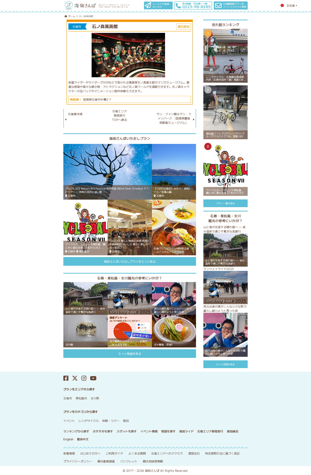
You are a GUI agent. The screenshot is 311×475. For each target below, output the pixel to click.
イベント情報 (149, 431)
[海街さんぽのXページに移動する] (76, 378)
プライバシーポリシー (77, 461)
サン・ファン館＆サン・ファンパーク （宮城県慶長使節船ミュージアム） (174, 118)
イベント (69, 420)
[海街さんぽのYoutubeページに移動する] (95, 378)
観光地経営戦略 (153, 461)
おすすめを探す (103, 431)
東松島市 (81, 398)
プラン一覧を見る (225, 203)
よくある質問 (137, 453)
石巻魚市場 (75, 114)
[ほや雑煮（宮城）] (174, 331)
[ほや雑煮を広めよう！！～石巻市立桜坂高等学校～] (130, 331)
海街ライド (186, 431)
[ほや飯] (85, 331)
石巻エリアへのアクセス (167, 453)
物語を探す (168, 431)
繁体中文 (83, 439)
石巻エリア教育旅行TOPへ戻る (119, 115)
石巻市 (67, 398)
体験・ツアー (111, 420)
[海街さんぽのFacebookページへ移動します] (67, 378)
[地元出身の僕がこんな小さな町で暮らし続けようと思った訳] (174, 298)
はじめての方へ (90, 453)
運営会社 (194, 453)
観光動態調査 (106, 461)
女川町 (95, 398)
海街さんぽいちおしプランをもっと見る (130, 261)
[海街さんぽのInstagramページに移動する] (85, 378)
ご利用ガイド (114, 453)
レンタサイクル (88, 420)
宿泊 (126, 420)
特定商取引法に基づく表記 (222, 453)
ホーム (71, 16)
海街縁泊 (232, 431)
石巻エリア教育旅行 (210, 431)
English (68, 439)
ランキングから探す (76, 431)
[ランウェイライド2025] (130, 298)
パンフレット (129, 461)
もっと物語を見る (129, 353)
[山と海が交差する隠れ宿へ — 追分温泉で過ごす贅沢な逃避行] (85, 298)
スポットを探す (127, 431)
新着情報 (69, 453)
